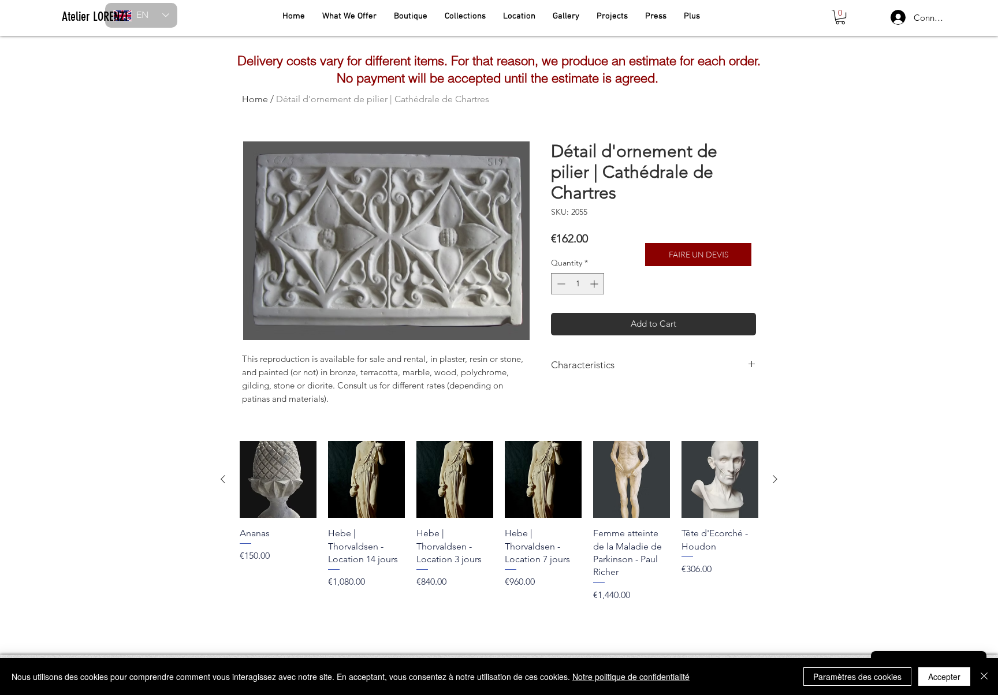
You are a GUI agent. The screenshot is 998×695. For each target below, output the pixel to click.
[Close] (984, 676)
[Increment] (595, 284)
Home (255, 99)
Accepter (944, 676)
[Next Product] (775, 479)
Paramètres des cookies (857, 676)
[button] (840, 17)
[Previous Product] (223, 479)
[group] (499, 521)
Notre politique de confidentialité (631, 676)
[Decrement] (560, 284)
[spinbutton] (577, 284)
